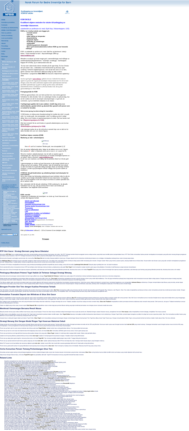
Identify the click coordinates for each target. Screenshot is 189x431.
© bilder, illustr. (5, 242)
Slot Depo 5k (38, 258)
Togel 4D (41, 338)
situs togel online (89, 391)
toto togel (35, 335)
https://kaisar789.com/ (41, 416)
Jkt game (41, 370)
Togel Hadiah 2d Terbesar (51, 276)
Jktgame (46, 387)
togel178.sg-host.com (32, 375)
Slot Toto (56, 290)
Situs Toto (88, 352)
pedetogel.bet (46, 363)
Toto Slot (54, 429)
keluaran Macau (136, 282)
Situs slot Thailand (105, 301)
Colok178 (44, 395)
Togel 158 (22, 369)
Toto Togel (69, 267)
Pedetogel (51, 378)
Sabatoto (11, 386)
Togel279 (89, 269)
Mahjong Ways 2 (7, 260)
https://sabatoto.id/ (16, 365)
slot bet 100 (130, 324)
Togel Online (66, 314)
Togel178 (50, 361)
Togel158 (21, 367)
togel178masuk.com (48, 372)
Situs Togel (37, 318)
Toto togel (54, 278)
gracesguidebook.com (64, 376)
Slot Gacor (27, 382)
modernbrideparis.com (47, 362)
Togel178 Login (28, 354)
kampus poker (41, 384)
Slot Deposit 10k (31, 305)
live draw (18, 389)
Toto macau (125, 311)
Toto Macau (48, 425)
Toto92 (47, 392)
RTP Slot (8, 254)
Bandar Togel (41, 427)
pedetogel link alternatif (81, 264)
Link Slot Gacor (59, 380)
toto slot (49, 330)
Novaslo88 (66, 383)
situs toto (51, 345)
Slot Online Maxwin (25, 379)
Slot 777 (74, 297)
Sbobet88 (40, 417)
